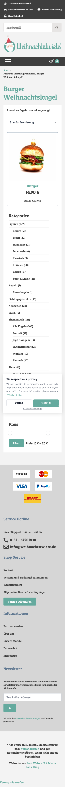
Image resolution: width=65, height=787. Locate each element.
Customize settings (32, 408)
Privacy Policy (13, 394)
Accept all (46, 402)
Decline (19, 402)
